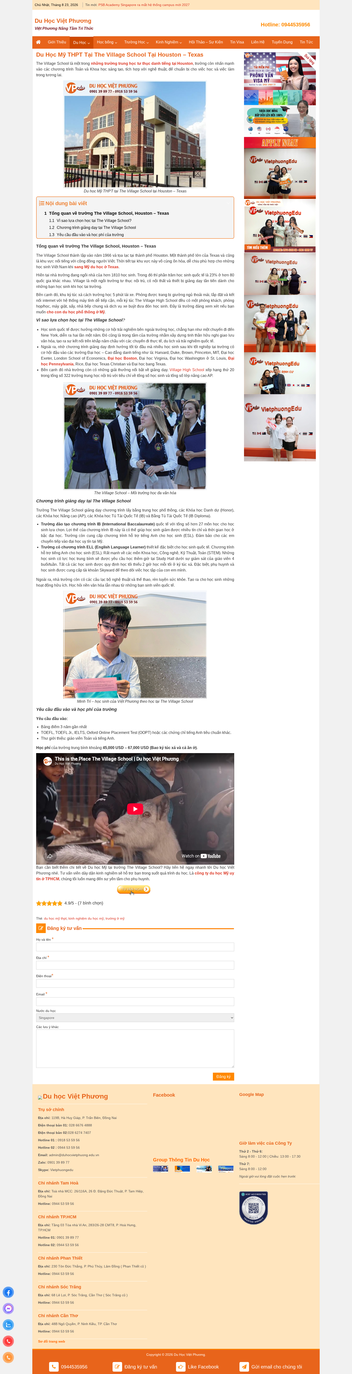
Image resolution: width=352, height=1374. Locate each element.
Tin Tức (306, 42)
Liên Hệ (258, 42)
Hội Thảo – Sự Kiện (206, 42)
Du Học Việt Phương (63, 21)
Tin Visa (237, 42)
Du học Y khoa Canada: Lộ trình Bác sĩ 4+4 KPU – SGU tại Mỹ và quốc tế (154, 5)
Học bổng (105, 42)
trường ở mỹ (115, 918)
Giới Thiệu (57, 42)
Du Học (79, 43)
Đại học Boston (122, 358)
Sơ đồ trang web (51, 1341)
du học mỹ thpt (55, 918)
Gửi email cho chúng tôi (276, 1366)
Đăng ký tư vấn (141, 1366)
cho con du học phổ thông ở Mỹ (76, 312)
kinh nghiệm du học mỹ (86, 918)
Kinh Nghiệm (167, 42)
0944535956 (295, 25)
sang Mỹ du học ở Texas (96, 267)
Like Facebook (203, 1366)
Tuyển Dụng (282, 42)
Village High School (187, 370)
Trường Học (134, 42)
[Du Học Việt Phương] (38, 42)
